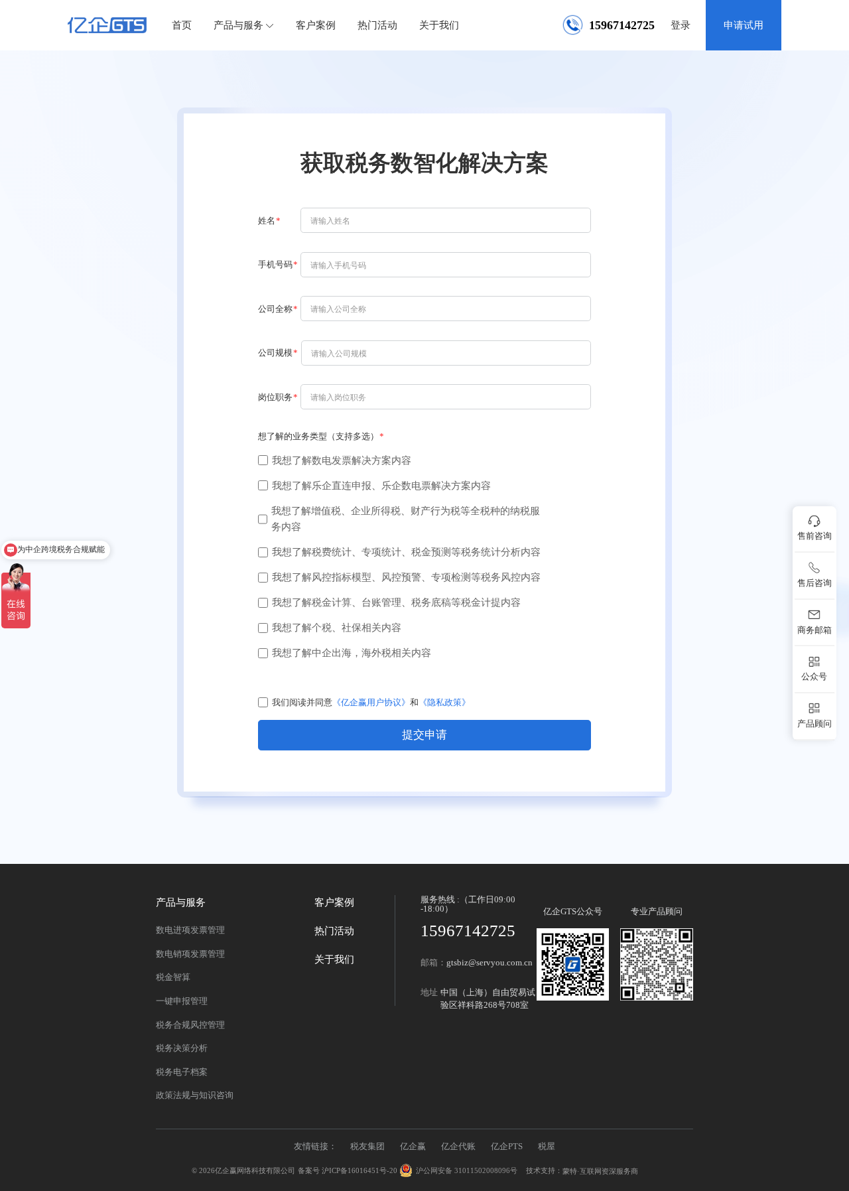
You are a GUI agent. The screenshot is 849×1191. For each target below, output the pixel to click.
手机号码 (275, 264)
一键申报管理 (182, 1001)
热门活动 (377, 25)
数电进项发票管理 (190, 930)
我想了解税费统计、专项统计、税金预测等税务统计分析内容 (406, 551)
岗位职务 (275, 397)
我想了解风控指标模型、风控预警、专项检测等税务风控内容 (406, 577)
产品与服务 (238, 25)
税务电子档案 (182, 1072)
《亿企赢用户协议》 (371, 702)
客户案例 (316, 25)
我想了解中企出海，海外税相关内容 (351, 652)
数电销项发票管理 (190, 954)
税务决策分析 (182, 1048)
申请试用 (743, 25)
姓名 (266, 220)
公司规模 (275, 352)
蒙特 (569, 1171)
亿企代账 (458, 1146)
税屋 (546, 1146)
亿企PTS (507, 1146)
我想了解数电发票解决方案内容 (341, 460)
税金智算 (173, 977)
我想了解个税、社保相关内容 (336, 627)
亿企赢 (413, 1146)
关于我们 (439, 25)
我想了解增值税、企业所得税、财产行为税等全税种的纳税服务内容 (405, 519)
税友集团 (367, 1146)
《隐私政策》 (444, 702)
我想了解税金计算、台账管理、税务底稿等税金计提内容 (396, 602)
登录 (680, 25)
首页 (182, 25)
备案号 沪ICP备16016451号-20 (347, 1170)
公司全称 (275, 309)
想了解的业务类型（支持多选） (318, 436)
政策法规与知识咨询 (194, 1095)
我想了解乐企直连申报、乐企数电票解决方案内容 (381, 485)
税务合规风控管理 (190, 1025)
